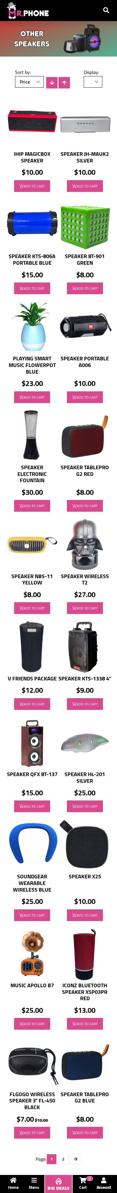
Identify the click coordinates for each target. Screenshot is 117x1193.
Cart (85, 1184)
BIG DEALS (58, 1187)
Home (13, 1187)
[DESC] (52, 82)
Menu (34, 1187)
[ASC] (64, 82)
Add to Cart (34, 186)
